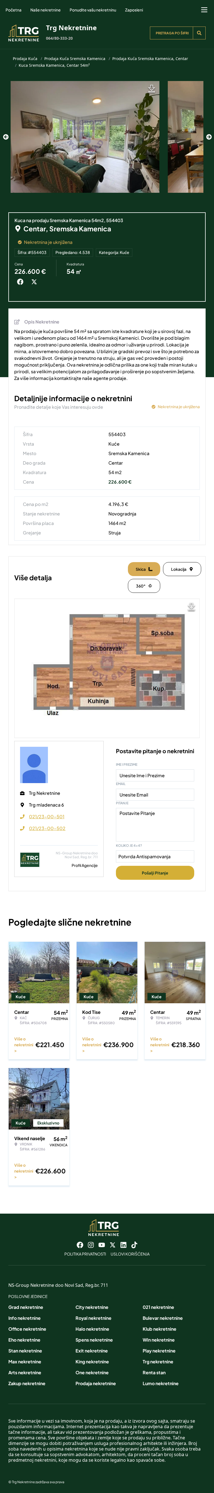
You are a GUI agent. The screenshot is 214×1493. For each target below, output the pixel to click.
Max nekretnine (24, 1361)
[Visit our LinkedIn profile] (123, 1245)
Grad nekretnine (25, 1307)
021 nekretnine (158, 1307)
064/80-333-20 (59, 38)
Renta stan (154, 1372)
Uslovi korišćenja (130, 1253)
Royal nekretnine (93, 1318)
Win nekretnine (159, 1340)
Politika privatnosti (85, 1253)
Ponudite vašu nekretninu (93, 9)
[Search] (199, 33)
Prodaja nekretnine (96, 1383)
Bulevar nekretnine (163, 1318)
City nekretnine (92, 1307)
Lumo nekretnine (161, 1383)
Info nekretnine (24, 1318)
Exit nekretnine (92, 1351)
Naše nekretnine (45, 9)
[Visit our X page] (112, 1245)
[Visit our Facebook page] (80, 1245)
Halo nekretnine (92, 1329)
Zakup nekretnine (26, 1383)
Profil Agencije (85, 865)
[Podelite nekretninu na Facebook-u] (21, 281)
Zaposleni (134, 9)
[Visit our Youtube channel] (101, 1245)
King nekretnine (92, 1361)
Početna (13, 9)
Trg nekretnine (158, 1361)
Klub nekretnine (159, 1329)
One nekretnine (92, 1372)
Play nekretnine (159, 1351)
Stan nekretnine (25, 1351)
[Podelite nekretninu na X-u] (35, 281)
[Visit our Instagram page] (90, 1245)
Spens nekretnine (94, 1340)
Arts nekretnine (24, 1372)
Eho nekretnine (24, 1340)
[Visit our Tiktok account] (134, 1245)
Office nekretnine (27, 1329)
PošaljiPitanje (155, 872)
